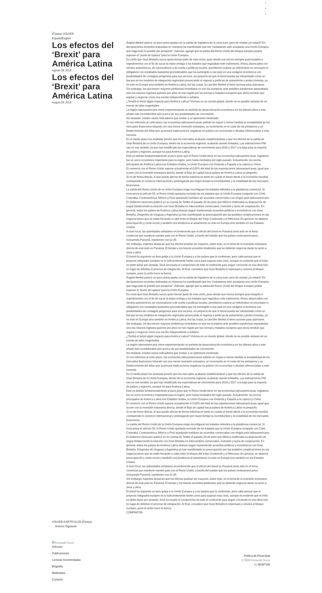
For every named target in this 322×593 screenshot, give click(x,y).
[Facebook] (133, 517)
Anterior (59, 526)
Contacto (57, 579)
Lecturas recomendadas (66, 559)
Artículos (57, 546)
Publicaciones (60, 553)
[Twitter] (129, 517)
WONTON (264, 564)
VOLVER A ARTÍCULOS (67, 521)
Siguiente (71, 526)
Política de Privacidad (257, 555)
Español (57, 38)
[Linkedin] (138, 517)
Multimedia (58, 573)
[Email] (143, 517)
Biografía (57, 566)
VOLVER (68, 33)
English (66, 38)
